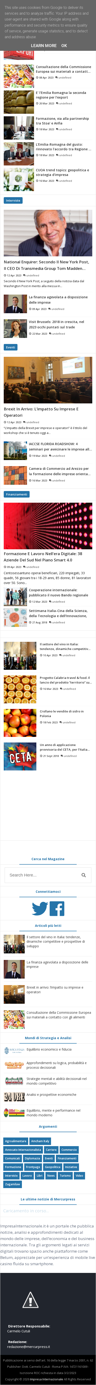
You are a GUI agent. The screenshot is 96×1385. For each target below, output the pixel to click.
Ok (64, 45)
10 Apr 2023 (50, 655)
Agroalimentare (15, 1141)
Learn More (44, 45)
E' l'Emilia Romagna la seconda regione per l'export (61, 95)
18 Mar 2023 (46, 129)
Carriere (51, 1150)
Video (79, 1176)
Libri (39, 1176)
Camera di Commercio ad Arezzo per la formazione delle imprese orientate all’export (60, 471)
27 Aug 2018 (39, 622)
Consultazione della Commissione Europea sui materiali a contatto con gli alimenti (63, 69)
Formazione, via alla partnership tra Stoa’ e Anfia (62, 120)
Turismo (65, 1176)
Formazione (13, 1167)
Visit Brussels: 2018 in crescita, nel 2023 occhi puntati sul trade (56, 324)
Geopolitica (52, 1167)
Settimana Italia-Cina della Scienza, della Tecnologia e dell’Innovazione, (58, 613)
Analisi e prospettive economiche (51, 1094)
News (51, 1176)
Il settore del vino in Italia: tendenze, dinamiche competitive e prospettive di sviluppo (65, 647)
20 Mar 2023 (46, 103)
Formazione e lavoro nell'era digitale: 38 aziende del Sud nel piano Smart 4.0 (43, 557)
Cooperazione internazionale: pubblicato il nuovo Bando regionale (58, 592)
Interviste (13, 200)
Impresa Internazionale (46, 1379)
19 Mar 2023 (39, 455)
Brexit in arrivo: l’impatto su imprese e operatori (41, 412)
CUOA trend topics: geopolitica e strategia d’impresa (62, 172)
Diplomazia (32, 1158)
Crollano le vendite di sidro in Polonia (62, 713)
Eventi (10, 347)
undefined (64, 77)
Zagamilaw (12, 1184)
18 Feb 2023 (50, 722)
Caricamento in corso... (26, 1210)
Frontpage (33, 1167)
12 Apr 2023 (14, 275)
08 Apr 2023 (46, 77)
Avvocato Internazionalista (23, 1150)
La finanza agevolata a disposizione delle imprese (58, 299)
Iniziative (71, 1167)
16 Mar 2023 (46, 180)
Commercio (69, 1150)
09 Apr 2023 (39, 308)
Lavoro (27, 1176)
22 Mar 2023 (39, 333)
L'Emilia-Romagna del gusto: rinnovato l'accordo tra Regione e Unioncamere (63, 146)
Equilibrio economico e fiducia (49, 1049)
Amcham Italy (40, 1141)
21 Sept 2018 (51, 755)
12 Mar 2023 (39, 601)
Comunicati (12, 1158)
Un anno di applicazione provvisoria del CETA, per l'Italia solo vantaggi (63, 747)
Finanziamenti (16, 494)
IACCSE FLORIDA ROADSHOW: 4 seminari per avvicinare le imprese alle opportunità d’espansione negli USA (60, 447)
